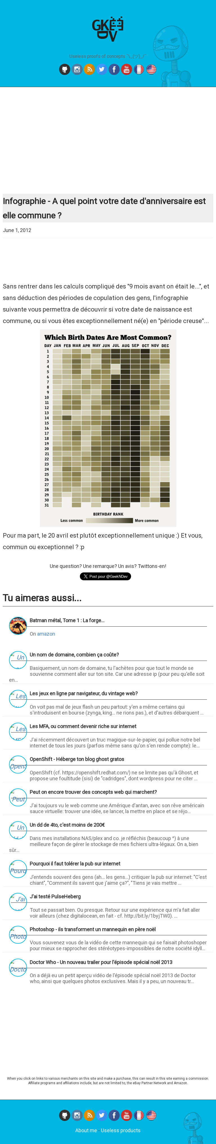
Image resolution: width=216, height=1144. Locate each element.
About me (86, 1130)
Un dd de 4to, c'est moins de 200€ (67, 825)
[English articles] (151, 1119)
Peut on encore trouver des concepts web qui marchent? (93, 792)
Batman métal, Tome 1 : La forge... (67, 620)
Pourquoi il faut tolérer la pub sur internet (75, 863)
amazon (46, 634)
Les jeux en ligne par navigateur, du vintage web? (84, 693)
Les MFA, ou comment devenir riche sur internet (83, 726)
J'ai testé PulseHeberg (55, 896)
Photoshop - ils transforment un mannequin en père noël (93, 929)
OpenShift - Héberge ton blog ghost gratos (77, 759)
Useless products (121, 1130)
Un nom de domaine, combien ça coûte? (74, 655)
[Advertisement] (108, 140)
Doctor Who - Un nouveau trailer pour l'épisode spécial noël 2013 (101, 962)
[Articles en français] (139, 1119)
